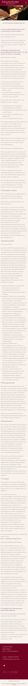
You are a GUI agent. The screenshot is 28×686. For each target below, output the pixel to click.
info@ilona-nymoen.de (13, 659)
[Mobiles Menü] (26, 2)
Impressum (11, 681)
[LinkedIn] (11, 672)
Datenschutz (16, 681)
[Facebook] (4, 672)
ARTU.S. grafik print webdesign (19, 684)
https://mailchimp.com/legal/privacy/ (11, 538)
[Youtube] (15, 672)
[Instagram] (8, 672)
